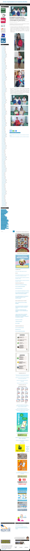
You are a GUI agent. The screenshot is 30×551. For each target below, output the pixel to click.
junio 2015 (3, 173)
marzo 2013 (3, 199)
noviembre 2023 (4, 77)
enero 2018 (3, 144)
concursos (14, 132)
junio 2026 (3, 48)
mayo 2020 (3, 117)
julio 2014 (3, 184)
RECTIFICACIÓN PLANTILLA (18, 288)
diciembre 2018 (3, 133)
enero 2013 (3, 201)
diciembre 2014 (3, 179)
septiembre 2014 (4, 182)
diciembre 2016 (3, 156)
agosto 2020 (3, 114)
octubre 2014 (3, 181)
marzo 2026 (3, 51)
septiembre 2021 (4, 102)
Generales (27, 21)
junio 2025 (3, 59)
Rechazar (21, 547)
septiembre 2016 (4, 159)
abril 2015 (3, 175)
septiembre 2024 (4, 68)
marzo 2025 (3, 62)
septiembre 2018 (4, 136)
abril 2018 (3, 141)
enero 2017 (3, 155)
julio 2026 (3, 47)
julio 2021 (3, 104)
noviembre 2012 (4, 203)
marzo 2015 (3, 176)
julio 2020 (3, 115)
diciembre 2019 (3, 122)
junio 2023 (3, 82)
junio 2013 (3, 196)
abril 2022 (3, 95)
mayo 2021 (3, 106)
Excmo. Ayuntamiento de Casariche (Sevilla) (15, 1)
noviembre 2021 (4, 100)
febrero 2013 (3, 200)
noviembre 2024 (4, 66)
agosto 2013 (3, 194)
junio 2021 (3, 105)
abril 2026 (3, 50)
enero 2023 (3, 87)
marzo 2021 (3, 108)
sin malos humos (18, 132)
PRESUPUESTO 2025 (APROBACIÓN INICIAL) (21, 284)
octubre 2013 (3, 192)
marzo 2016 (3, 165)
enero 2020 (3, 121)
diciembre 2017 (3, 145)
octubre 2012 (3, 204)
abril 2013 (3, 198)
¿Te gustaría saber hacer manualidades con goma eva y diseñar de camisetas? (19, 136)
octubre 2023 (3, 78)
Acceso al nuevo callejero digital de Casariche (21, 271)
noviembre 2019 (4, 123)
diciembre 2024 (4, 65)
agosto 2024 (3, 69)
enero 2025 (3, 64)
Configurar (26, 547)
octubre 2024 (3, 67)
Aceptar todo (16, 547)
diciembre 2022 (4, 88)
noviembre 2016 (4, 157)
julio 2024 (3, 70)
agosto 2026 (3, 46)
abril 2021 (3, 107)
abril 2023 (3, 84)
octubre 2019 (3, 124)
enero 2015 (3, 178)
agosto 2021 (3, 103)
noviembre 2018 (4, 134)
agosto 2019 (3, 126)
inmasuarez (16, 21)
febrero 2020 (3, 120)
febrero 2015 (3, 177)
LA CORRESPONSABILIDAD (19, 433)
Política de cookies (3, 549)
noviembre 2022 (4, 89)
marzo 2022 (3, 96)
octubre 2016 (3, 158)
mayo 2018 (3, 140)
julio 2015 (3, 172)
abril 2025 (3, 61)
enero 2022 (3, 98)
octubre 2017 (3, 147)
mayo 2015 (3, 174)
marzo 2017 (3, 153)
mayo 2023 (3, 83)
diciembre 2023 (4, 76)
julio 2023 (3, 81)
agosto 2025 (3, 57)
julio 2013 (3, 195)
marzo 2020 (3, 119)
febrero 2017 (3, 154)
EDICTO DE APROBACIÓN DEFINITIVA (20, 286)
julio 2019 (3, 127)
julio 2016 (3, 161)
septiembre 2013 (4, 193)
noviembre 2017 (4, 146)
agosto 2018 (3, 137)
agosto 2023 (3, 80)
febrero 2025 (3, 63)
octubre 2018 (3, 135)
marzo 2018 (3, 142)
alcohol (11, 132)
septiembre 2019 (4, 125)
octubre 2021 (3, 101)
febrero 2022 (3, 97)
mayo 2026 (3, 49)
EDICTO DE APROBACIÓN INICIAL (19, 327)
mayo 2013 (3, 197)
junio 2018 (3, 139)
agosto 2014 (3, 183)
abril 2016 (3, 164)
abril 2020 (3, 118)
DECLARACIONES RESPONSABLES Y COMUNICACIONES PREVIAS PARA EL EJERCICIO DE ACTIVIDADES (22, 473)
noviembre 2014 (4, 180)
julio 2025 (3, 58)
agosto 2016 (3, 160)
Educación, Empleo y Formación (22, 21)
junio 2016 (3, 162)
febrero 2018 (3, 143)
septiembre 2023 (4, 79)
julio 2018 (3, 138)
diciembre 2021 (3, 99)
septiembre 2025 (4, 56)
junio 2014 (3, 185)
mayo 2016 (3, 163)
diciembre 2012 (3, 202)
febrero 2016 (3, 166)
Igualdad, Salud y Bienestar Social (14, 22)
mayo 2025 (3, 60)
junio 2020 (3, 116)
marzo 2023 (3, 85)
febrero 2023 (3, 86)
